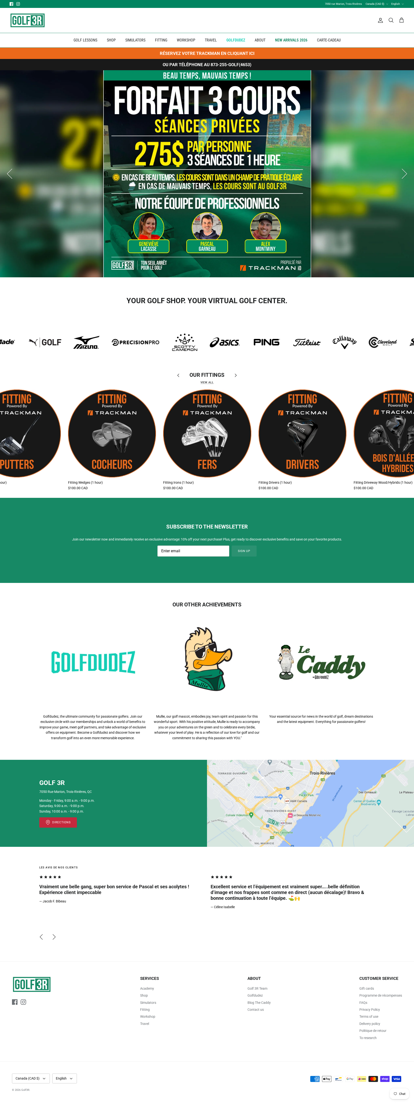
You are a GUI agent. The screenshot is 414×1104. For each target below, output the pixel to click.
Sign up (244, 551)
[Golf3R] (28, 20)
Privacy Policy (369, 1009)
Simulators (148, 1003)
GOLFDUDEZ (235, 40)
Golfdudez (255, 995)
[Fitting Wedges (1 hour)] (112, 433)
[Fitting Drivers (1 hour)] (302, 433)
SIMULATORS (135, 40)
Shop (144, 995)
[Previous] (9, 173)
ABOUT (260, 40)
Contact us (255, 1009)
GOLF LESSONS (85, 40)
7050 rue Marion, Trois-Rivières (343, 4)
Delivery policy (369, 1024)
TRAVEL (211, 40)
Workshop (147, 1016)
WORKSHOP (186, 40)
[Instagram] (18, 4)
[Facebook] (11, 4)
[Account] (379, 20)
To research (368, 1038)
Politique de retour (372, 1031)
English (395, 4)
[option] (207, 173)
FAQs (363, 1003)
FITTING (161, 40)
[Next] (404, 173)
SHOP (111, 40)
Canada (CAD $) (375, 4)
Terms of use (368, 1016)
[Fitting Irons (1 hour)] (207, 433)
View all (207, 382)
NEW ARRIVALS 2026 (291, 40)
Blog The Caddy (259, 1003)
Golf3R (25, 1090)
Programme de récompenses (380, 995)
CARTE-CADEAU (329, 40)
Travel (144, 1024)
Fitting (145, 1009)
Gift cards (366, 988)
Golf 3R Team (257, 988)
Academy (147, 988)
